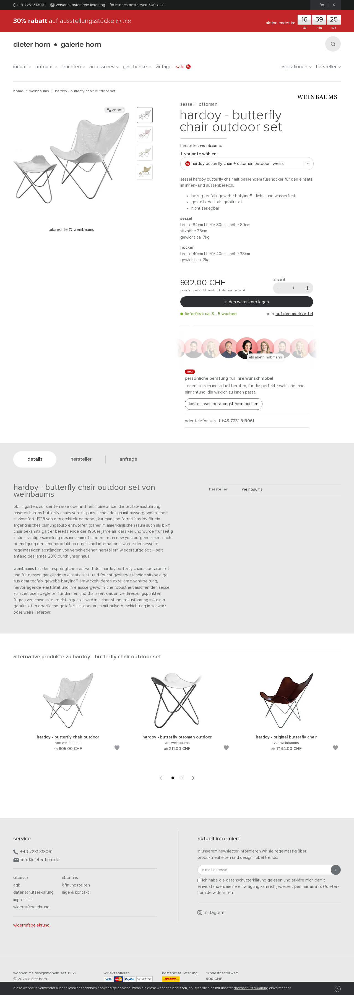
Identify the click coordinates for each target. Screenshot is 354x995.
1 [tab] (173, 778)
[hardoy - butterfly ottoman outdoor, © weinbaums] (177, 727)
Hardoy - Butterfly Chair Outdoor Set (85, 91)
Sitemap (20, 878)
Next (193, 778)
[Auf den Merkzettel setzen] (117, 749)
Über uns (70, 878)
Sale (180, 66)
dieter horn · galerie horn (57, 45)
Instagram (214, 912)
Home (18, 91)
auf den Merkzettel (294, 314)
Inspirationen (293, 66)
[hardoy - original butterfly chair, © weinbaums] (286, 727)
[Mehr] (307, 288)
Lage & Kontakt (75, 892)
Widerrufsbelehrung (31, 907)
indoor (20, 66)
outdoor (44, 66)
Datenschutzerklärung (33, 892)
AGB (16, 885)
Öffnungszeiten (76, 885)
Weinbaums (39, 91)
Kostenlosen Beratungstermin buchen (223, 404)
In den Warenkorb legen (247, 302)
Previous (161, 778)
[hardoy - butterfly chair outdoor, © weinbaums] (68, 727)
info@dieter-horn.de (40, 859)
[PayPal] (129, 979)
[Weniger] (278, 288)
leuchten (71, 66)
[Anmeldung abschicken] (336, 870)
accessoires (101, 66)
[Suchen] (333, 44)
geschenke (135, 66)
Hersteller (326, 66)
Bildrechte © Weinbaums (71, 230)
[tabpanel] (68, 718)
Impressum (23, 900)
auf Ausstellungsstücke (72, 21)
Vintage (163, 66)
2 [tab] (181, 778)
